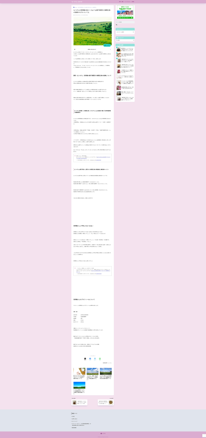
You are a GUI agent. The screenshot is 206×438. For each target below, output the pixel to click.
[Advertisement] (92, 214)
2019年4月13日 (98, 273)
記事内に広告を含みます (92, 49)
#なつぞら (103, 270)
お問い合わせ (74, 418)
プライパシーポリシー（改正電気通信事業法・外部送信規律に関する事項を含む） (81, 424)
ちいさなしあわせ (77, 1)
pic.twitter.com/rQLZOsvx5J (82, 158)
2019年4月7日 (98, 160)
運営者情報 (74, 427)
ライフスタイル (127, 1)
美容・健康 (121, 1)
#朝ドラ (100, 270)
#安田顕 (107, 270)
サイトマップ (74, 421)
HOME (73, 416)
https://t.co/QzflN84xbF (95, 270)
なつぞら (110, 362)
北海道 (133, 1)
